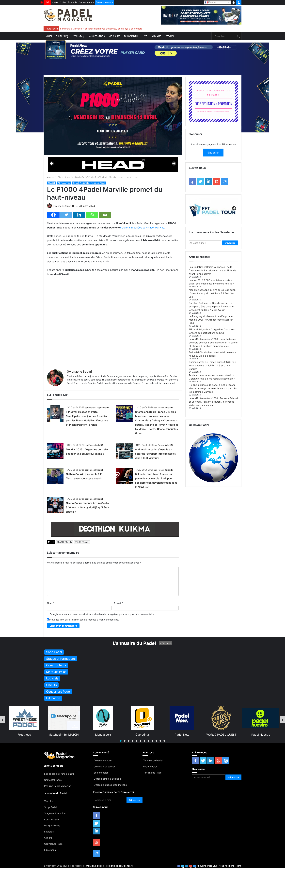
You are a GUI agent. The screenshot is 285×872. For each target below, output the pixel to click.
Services (170, 36)
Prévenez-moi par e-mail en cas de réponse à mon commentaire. (84, 619)
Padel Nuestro (221, 734)
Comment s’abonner (104, 766)
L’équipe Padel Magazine (57, 786)
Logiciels (49, 831)
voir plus (166, 643)
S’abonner (213, 152)
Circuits (48, 837)
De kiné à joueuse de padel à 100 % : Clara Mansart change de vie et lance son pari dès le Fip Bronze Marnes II (213, 388)
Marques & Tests (97, 36)
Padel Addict (150, 766)
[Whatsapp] (92, 215)
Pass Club (212, 865)
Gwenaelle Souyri (62, 206)
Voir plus (48, 801)
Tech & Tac (78, 36)
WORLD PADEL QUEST (182, 734)
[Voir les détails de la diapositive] (113, 164)
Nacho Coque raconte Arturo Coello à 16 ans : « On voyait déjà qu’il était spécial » (87, 507)
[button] (121, 741)
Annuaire (156, 36)
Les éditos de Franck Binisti (59, 773)
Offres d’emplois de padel (107, 778)
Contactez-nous (53, 779)
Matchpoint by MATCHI (24, 734)
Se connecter (101, 772)
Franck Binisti (164, 407)
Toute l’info (62, 36)
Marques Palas (52, 825)
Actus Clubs (114, 36)
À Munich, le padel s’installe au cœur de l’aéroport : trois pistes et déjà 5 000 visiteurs (155, 454)
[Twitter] (66, 215)
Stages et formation (54, 813)
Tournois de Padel (152, 760)
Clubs (63, 2)
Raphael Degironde (97, 407)
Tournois (72, 2)
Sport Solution (260, 734)
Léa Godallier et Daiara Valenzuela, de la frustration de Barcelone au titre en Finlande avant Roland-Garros (212, 270)
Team (238, 865)
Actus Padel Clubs (73, 177)
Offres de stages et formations (110, 784)
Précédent (51, 163)
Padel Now (142, 734)
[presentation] (2, 719)
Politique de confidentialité (120, 865)
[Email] (105, 215)
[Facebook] (53, 215)
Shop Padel (50, 807)
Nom (50, 603)
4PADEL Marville (64, 542)
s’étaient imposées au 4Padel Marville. (142, 227)
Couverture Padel (53, 843)
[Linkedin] (79, 215)
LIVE (47, 2)
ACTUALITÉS (64, 183)
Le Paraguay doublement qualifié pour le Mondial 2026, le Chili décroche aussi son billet (211, 319)
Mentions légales (95, 865)
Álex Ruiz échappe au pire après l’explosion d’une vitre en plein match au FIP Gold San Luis (212, 293)
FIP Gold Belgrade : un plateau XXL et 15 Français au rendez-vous (95, 28)
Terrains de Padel (152, 772)
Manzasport (64, 734)
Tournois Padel (131, 36)
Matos (54, 2)
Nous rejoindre (226, 865)
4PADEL (87, 177)
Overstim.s (103, 734)
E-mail (118, 603)
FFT (145, 36)
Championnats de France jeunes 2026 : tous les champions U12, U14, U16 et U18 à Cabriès (212, 365)
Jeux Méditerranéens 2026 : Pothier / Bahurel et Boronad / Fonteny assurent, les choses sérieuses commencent (213, 402)
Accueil (49, 36)
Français (212, 2)
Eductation (50, 849)
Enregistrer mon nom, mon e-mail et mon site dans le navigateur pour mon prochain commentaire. (102, 614)
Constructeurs (86, 2)
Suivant (173, 163)
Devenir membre (104, 2)
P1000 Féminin (82, 542)
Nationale (84, 183)
